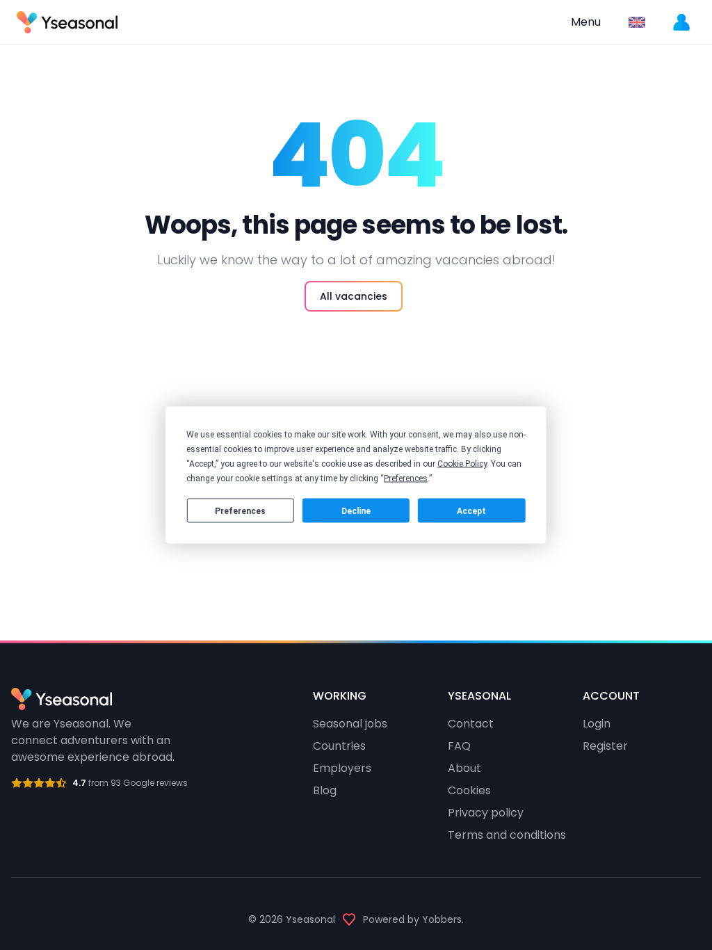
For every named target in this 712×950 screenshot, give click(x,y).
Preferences (240, 510)
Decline (356, 510)
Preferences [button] (406, 478)
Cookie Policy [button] (462, 464)
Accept (471, 510)
